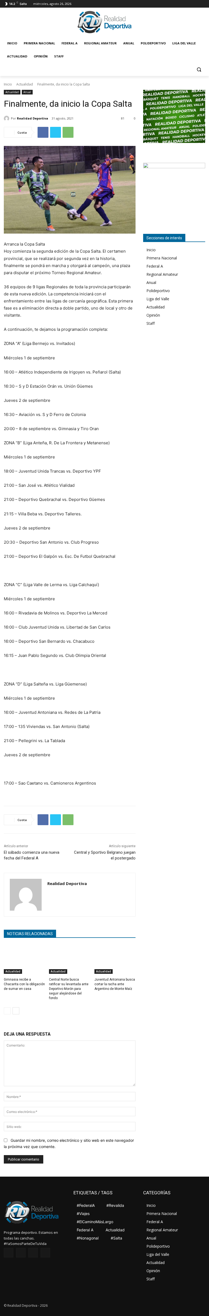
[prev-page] (7, 1010)
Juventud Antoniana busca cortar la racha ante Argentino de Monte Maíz (114, 984)
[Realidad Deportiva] (7, 118)
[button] (198, 69)
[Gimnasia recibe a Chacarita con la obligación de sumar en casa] (24, 959)
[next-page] (16, 1010)
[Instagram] (187, 4)
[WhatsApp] (68, 132)
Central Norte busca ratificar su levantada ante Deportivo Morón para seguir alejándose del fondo (68, 989)
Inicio (8, 84)
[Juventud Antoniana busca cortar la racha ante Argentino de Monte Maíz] (115, 959)
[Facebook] (179, 4)
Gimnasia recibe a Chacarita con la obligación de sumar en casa (24, 984)
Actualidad (24, 84)
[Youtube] (202, 4)
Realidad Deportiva (32, 118)
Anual (27, 92)
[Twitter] (194, 4)
